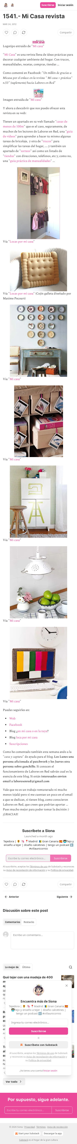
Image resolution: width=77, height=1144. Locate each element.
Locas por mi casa (21, 241)
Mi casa (38, 46)
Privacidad (29, 1126)
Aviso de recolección (57, 1126)
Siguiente (62, 896)
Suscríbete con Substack (41, 1045)
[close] (66, 985)
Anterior (14, 896)
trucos (47, 141)
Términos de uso (45, 1053)
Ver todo (11, 1081)
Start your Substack (28, 1133)
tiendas (9, 156)
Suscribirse (48, 5)
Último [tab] (26, 967)
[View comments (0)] (15, 32)
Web (12, 718)
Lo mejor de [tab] (12, 967)
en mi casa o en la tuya (32, 731)
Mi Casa (9, 54)
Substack (23, 1139)
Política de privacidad (39, 1060)
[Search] (70, 967)
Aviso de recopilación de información (45, 1056)
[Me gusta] (6, 32)
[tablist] (19, 922)
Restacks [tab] (29, 922)
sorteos (25, 151)
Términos (41, 1126)
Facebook (15, 724)
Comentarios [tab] (12, 922)
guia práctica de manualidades (30, 161)
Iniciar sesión (65, 5)
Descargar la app (53, 1133)
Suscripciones (18, 744)
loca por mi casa (26, 737)
